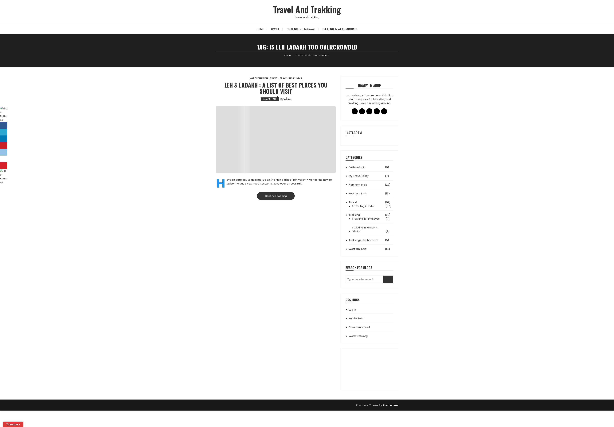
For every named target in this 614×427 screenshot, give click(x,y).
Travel (275, 29)
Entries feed (356, 318)
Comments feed (359, 327)
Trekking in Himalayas (300, 29)
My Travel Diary (359, 176)
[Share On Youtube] (3, 165)
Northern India (259, 78)
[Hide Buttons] (4, 176)
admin (287, 99)
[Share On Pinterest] (3, 145)
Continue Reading (276, 196)
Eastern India (357, 167)
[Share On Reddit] (3, 152)
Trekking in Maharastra (363, 240)
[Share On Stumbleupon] (3, 159)
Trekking (354, 215)
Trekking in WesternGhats (339, 29)
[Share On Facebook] (3, 125)
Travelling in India (291, 78)
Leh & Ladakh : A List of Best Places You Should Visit (275, 88)
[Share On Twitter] (3, 132)
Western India (357, 249)
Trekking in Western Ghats (365, 229)
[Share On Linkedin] (3, 138)
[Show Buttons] (4, 114)
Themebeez (390, 405)
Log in (352, 310)
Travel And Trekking (307, 9)
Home (260, 29)
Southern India (358, 193)
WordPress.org (358, 336)
